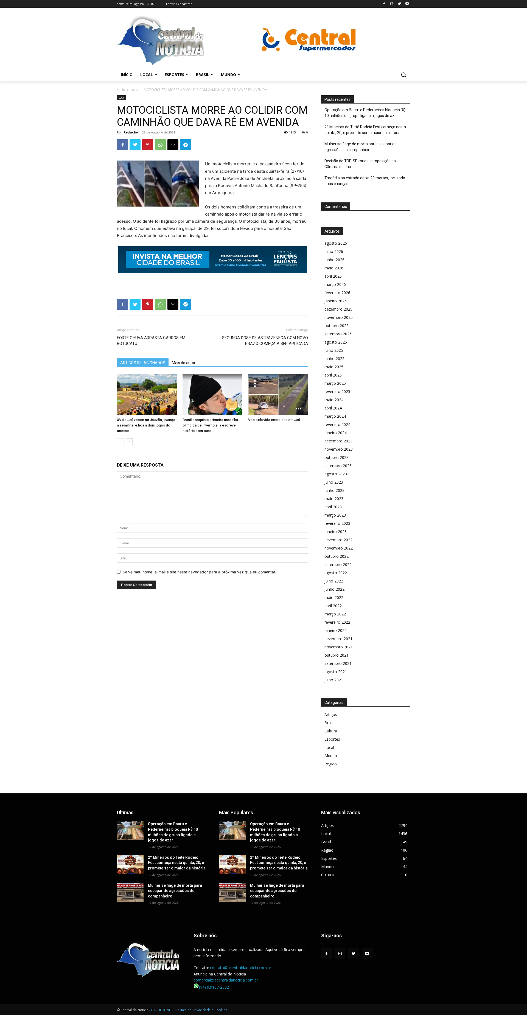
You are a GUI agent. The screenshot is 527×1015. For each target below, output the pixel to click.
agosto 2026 (335, 243)
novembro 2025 (338, 317)
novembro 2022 (338, 548)
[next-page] (129, 441)
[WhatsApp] (160, 144)
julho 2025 (333, 350)
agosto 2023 (335, 473)
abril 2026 (333, 276)
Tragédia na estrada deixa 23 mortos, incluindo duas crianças (364, 181)
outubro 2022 (336, 556)
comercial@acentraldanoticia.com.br (226, 980)
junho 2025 (334, 358)
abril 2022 (333, 605)
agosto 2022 (335, 572)
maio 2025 (333, 366)
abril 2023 (333, 506)
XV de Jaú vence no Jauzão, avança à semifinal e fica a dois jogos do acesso (146, 425)
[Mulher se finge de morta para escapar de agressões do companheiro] (130, 892)
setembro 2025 (338, 333)
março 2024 (335, 416)
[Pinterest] (147, 144)
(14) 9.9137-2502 (214, 987)
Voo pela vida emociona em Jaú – (275, 420)
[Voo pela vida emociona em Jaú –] (278, 394)
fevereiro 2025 (337, 391)
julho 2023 (333, 482)
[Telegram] (185, 144)
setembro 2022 (338, 564)
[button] (403, 74)
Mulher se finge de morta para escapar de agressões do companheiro (360, 147)
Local (134, 89)
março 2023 (335, 515)
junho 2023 (334, 490)
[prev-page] (120, 441)
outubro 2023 (336, 457)
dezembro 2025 (338, 309)
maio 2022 (333, 597)
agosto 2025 (335, 342)
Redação (131, 132)
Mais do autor (183, 363)
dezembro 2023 (338, 441)
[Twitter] (399, 4)
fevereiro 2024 (337, 424)
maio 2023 (333, 498)
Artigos (330, 714)
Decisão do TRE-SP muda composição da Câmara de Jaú (360, 164)
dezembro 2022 (338, 539)
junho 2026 (334, 259)
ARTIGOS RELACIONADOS (142, 363)
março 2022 (335, 614)
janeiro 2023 (335, 531)
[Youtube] (407, 4)
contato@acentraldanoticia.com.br (240, 967)
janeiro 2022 (335, 630)
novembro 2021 (338, 646)
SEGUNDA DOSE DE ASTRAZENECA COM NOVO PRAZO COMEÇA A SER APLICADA (265, 340)
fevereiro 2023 (337, 523)
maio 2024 (333, 399)
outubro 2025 (336, 325)
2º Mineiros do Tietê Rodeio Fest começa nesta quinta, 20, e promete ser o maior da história (365, 130)
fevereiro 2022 (337, 622)
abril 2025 (333, 375)
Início (121, 89)
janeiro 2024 (335, 432)
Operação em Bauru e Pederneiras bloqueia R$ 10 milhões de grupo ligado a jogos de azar (364, 113)
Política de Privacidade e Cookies (201, 1010)
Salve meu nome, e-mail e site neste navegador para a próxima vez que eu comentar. (199, 572)
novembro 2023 (338, 449)
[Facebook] (384, 4)
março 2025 (335, 383)
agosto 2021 (335, 671)
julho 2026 (333, 251)
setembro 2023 (338, 465)
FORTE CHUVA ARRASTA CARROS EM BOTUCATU (151, 340)
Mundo (330, 755)
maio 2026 (333, 268)
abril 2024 (333, 408)
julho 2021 (333, 679)
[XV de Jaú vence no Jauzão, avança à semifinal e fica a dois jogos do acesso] (147, 394)
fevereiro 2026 (337, 292)
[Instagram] (392, 4)
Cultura (330, 731)
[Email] (172, 144)
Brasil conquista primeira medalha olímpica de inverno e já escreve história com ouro (210, 425)
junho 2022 (334, 589)
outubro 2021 (336, 655)
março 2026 (335, 284)
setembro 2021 (338, 663)
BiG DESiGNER (162, 1010)
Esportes (332, 739)
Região (330, 763)
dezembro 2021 (338, 638)
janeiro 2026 (335, 300)
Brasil (329, 722)
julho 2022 (333, 581)
